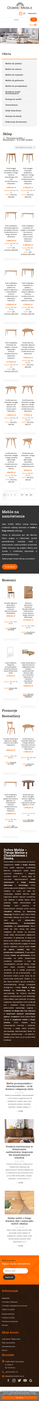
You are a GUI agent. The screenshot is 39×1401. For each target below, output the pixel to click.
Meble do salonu (13, 69)
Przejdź (19, 39)
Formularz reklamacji (9, 1302)
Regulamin (6, 1298)
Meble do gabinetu (14, 80)
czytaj (20, 1111)
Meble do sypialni (14, 75)
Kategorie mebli (13, 99)
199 (31, 495)
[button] (31, 25)
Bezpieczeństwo (8, 1314)
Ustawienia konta (8, 1346)
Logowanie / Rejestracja (11, 1339)
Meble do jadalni (13, 64)
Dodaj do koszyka (11, 202)
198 (26, 495)
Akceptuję (19, 1397)
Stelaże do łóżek (13, 116)
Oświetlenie (11, 105)
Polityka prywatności (10, 1321)
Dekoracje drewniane (16, 122)
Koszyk (4, 1350)
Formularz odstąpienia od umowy (14, 1306)
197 (22, 495)
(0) (24, 13)
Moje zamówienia (8, 1343)
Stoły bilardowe (13, 111)
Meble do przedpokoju (16, 86)
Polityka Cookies (8, 1318)
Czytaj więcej (10, 567)
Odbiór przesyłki (8, 1309)
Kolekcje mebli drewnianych (12, 93)
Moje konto (32, 13)
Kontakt (5, 1325)
